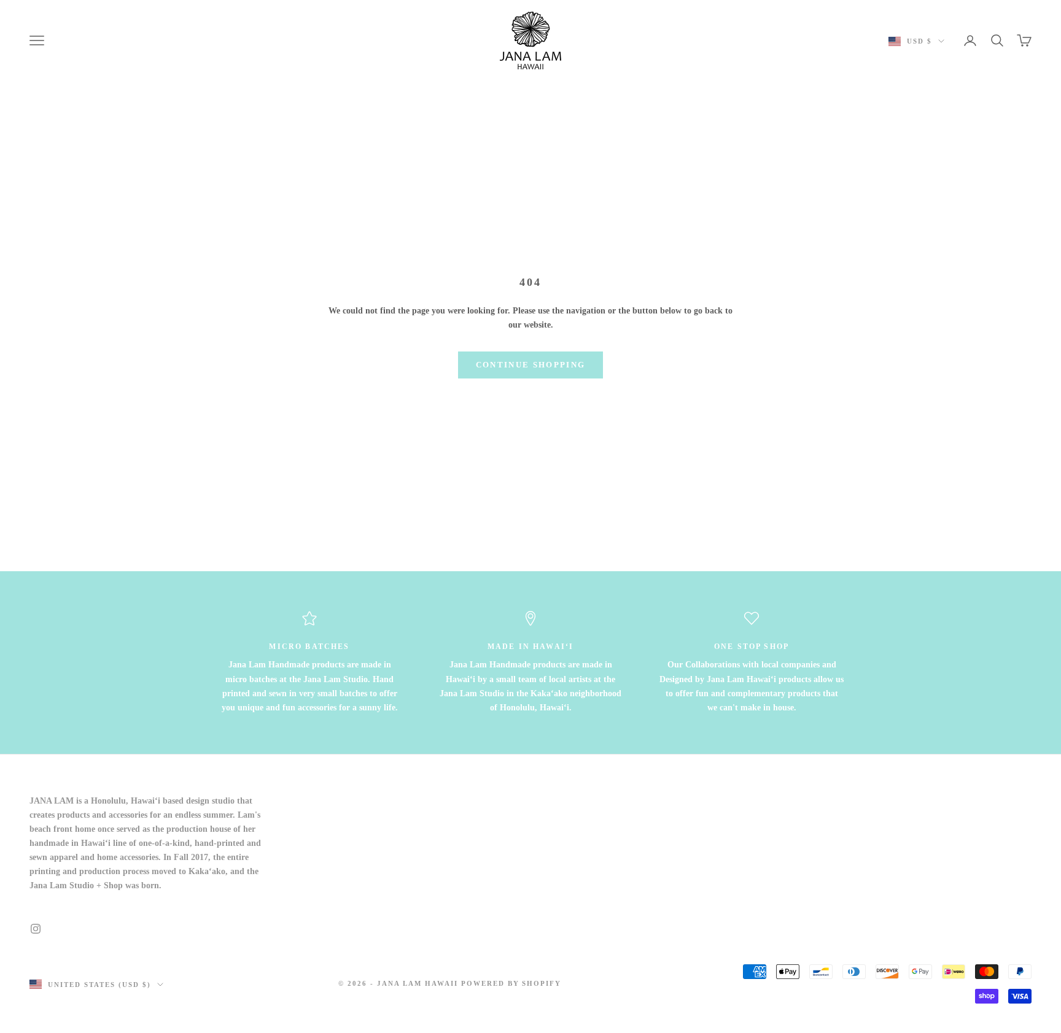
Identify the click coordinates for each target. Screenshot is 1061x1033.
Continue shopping (531, 364)
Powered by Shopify (511, 983)
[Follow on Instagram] (35, 929)
